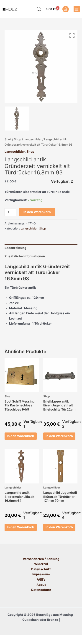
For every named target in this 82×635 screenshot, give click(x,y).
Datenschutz (41, 569)
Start (8, 139)
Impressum (41, 574)
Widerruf (41, 564)
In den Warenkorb (37, 212)
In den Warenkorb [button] (20, 436)
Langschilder (33, 139)
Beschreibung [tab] (15, 248)
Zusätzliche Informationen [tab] (25, 256)
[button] (77, 9)
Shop (17, 139)
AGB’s (41, 579)
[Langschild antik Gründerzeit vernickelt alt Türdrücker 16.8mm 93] (17, 118)
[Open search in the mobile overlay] (36, 9)
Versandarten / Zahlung (41, 559)
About (41, 585)
